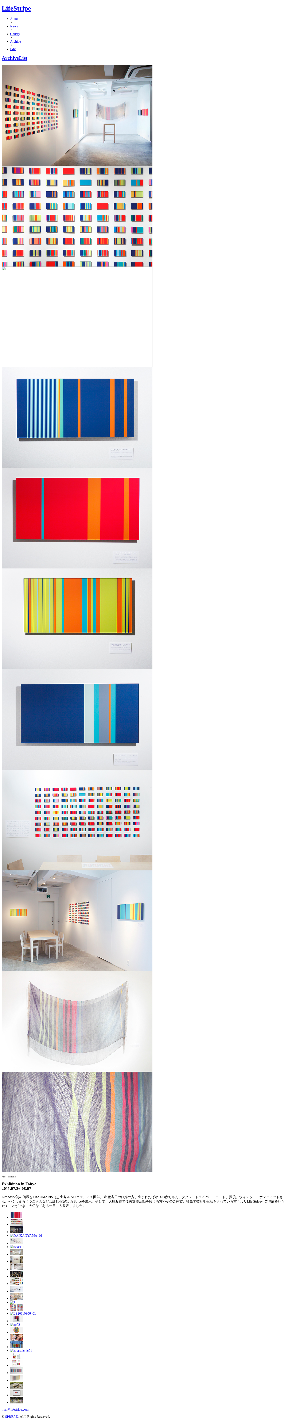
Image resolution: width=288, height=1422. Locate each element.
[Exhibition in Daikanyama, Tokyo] (26, 1235)
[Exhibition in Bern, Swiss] (16, 1243)
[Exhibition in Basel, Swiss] (17, 1247)
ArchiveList (14, 58)
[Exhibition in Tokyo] (16, 1309)
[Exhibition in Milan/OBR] (16, 1261)
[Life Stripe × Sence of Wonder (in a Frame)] (16, 1380)
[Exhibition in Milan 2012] (16, 1298)
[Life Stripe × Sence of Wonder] (16, 1387)
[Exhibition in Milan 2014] (16, 1269)
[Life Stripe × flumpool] (16, 1321)
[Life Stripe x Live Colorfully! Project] (12, 1302)
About (14, 18)
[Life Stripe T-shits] (16, 1347)
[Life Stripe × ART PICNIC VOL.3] (15, 1324)
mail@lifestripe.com (15, 1409)
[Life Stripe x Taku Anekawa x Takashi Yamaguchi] (23, 1313)
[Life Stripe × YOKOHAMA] (16, 1402)
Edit (13, 49)
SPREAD (11, 1416)
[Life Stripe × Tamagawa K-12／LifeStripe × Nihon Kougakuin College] (16, 1395)
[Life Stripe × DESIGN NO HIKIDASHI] (16, 1365)
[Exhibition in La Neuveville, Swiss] (16, 1254)
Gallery (15, 34)
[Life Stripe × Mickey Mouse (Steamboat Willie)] (16, 1358)
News (14, 26)
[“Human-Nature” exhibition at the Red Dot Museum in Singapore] (16, 1224)
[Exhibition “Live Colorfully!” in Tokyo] (16, 1291)
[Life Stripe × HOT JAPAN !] (16, 1332)
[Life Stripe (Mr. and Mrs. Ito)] (16, 1373)
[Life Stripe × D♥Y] (16, 1339)
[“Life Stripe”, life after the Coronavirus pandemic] (16, 1217)
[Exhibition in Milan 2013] (16, 1283)
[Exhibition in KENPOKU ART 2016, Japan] (16, 1232)
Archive (15, 41)
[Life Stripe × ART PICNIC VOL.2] (21, 1350)
